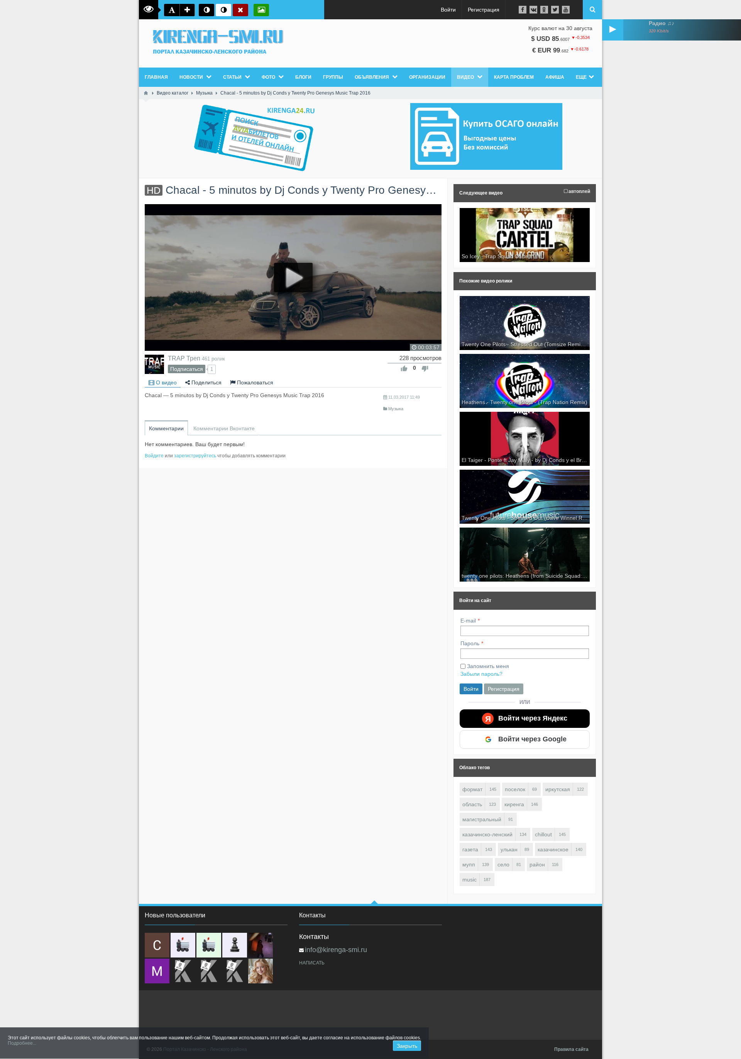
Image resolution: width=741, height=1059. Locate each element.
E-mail (468, 620)
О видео (165, 382)
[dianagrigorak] (260, 945)
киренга (514, 804)
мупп (468, 864)
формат (472, 789)
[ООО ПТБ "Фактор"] (208, 971)
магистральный (481, 819)
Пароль (469, 643)
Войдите (154, 455)
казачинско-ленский (487, 834)
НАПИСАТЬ (312, 963)
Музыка (395, 408)
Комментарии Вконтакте (224, 428)
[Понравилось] (404, 368)
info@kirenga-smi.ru (336, 950)
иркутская (557, 789)
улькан (509, 849)
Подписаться (186, 369)
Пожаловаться (254, 382)
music (469, 879)
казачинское (553, 849)
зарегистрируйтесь (195, 455)
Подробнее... (22, 1043)
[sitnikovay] (183, 971)
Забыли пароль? (481, 674)
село (503, 864)
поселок (515, 789)
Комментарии (166, 428)
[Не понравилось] (424, 368)
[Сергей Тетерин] (157, 945)
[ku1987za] (183, 945)
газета (470, 849)
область (472, 804)
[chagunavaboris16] (234, 945)
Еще (581, 77)
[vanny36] (260, 971)
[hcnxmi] (208, 945)
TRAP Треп (184, 358)
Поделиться (206, 382)
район (537, 864)
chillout (543, 834)
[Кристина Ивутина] (234, 971)
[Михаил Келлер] (157, 971)
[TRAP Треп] (154, 364)
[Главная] (146, 93)
